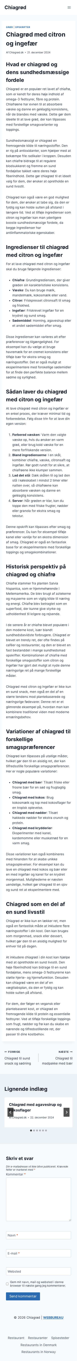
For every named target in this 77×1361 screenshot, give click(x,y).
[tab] (31, 1130)
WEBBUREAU (53, 1317)
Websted (14, 1271)
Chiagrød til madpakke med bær (57, 1057)
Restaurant (16, 1338)
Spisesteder (60, 1338)
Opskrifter (22, 27)
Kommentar (16, 1174)
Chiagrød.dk (16, 52)
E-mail (14, 1253)
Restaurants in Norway (38, 1352)
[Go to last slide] (10, 1112)
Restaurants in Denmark (39, 1345)
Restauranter (37, 1338)
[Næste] (67, 1112)
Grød (9, 27)
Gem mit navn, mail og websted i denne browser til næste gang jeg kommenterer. (38, 1284)
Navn (13, 1235)
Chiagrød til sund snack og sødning (17, 1057)
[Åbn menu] (69, 7)
